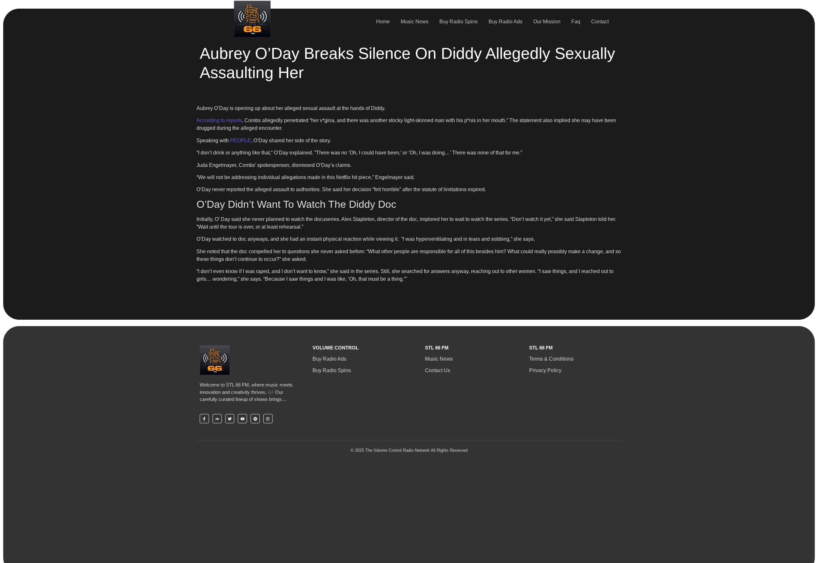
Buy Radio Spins (458, 21)
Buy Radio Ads (505, 21)
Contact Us (437, 370)
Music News (414, 21)
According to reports (219, 120)
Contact (600, 21)
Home (383, 21)
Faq (575, 21)
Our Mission (546, 21)
